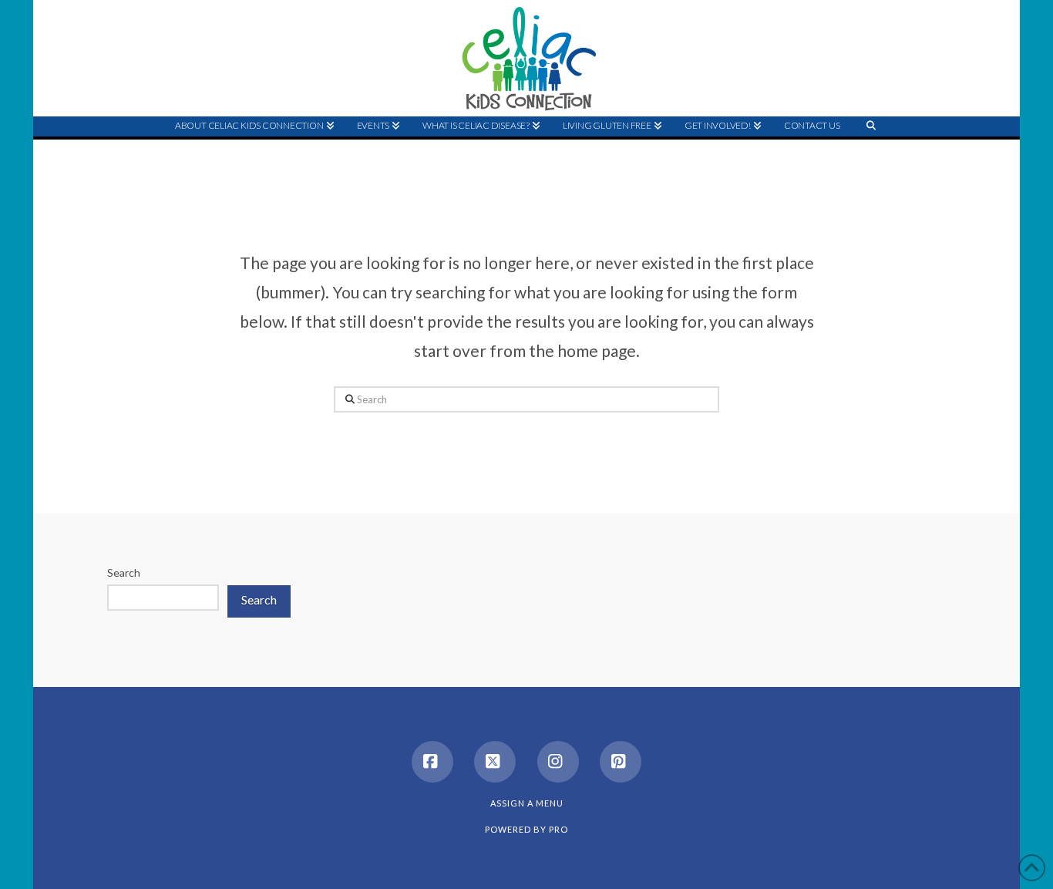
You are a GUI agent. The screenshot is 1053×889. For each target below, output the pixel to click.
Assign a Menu (527, 803)
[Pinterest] (620, 762)
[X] (495, 762)
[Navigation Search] (871, 155)
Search (123, 572)
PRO (558, 829)
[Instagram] (558, 762)
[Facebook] (432, 762)
